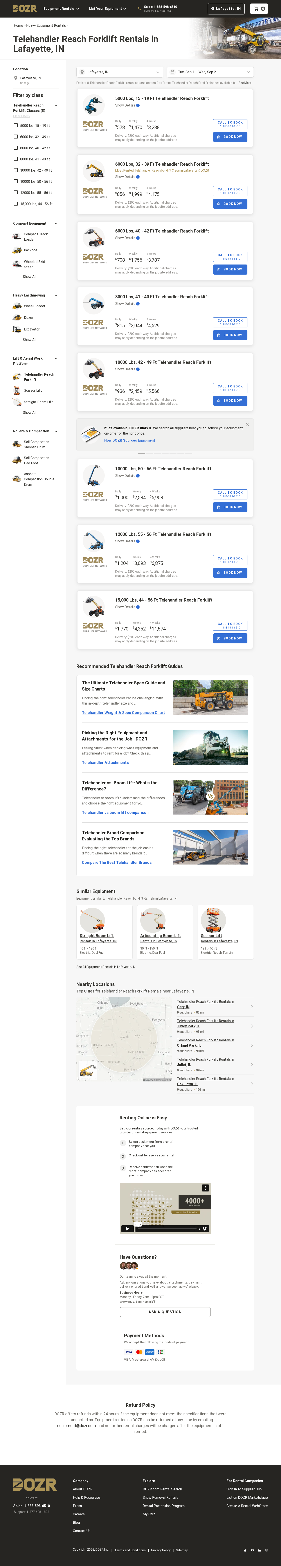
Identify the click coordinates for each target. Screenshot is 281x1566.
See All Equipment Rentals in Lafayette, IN (105, 967)
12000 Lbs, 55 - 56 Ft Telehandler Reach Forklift (163, 534)
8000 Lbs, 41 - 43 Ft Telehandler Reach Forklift (162, 296)
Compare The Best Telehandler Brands (117, 862)
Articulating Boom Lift (160, 938)
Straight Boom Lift (98, 938)
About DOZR (82, 1489)
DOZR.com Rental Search (162, 1489)
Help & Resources (87, 1497)
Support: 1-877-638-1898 (157, 10)
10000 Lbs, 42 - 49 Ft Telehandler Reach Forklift (163, 362)
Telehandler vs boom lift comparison (115, 812)
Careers (79, 1514)
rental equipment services (154, 1132)
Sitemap (182, 1550)
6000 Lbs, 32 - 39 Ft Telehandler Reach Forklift (162, 164)
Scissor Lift (219, 938)
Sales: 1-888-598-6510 (160, 7)
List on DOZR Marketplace (247, 1497)
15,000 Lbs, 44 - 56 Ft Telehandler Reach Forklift (164, 600)
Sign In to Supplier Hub (244, 1489)
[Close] (247, 424)
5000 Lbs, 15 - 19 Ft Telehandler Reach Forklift (162, 98)
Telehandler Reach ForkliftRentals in (205, 1004)
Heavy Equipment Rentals (46, 25)
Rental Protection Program (164, 1506)
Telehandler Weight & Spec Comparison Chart (123, 712)
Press (77, 1506)
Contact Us (81, 1531)
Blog (76, 1522)
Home (18, 25)
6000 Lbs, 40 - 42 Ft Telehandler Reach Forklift (162, 231)
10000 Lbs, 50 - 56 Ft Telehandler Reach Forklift (163, 468)
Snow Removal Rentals (160, 1497)
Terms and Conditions (130, 1550)
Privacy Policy (161, 1550)
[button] (36, 110)
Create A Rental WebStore (247, 1506)
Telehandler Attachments (105, 762)
